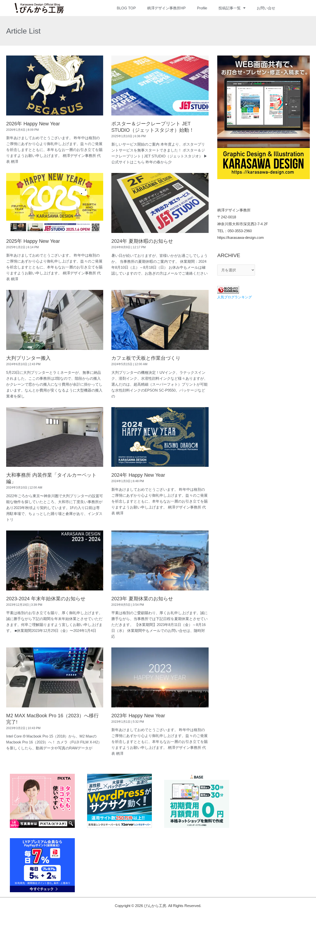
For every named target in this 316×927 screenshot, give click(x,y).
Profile (202, 8)
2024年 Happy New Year (138, 475)
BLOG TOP (126, 8)
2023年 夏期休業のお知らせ (142, 598)
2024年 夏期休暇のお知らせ (142, 241)
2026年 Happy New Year (33, 123)
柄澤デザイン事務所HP (166, 8)
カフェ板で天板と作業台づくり (145, 358)
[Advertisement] (263, 340)
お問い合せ (266, 8)
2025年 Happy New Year (33, 241)
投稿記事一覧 (229, 8)
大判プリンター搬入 (28, 358)
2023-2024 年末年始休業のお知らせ (45, 598)
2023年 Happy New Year (138, 715)
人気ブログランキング (234, 297)
